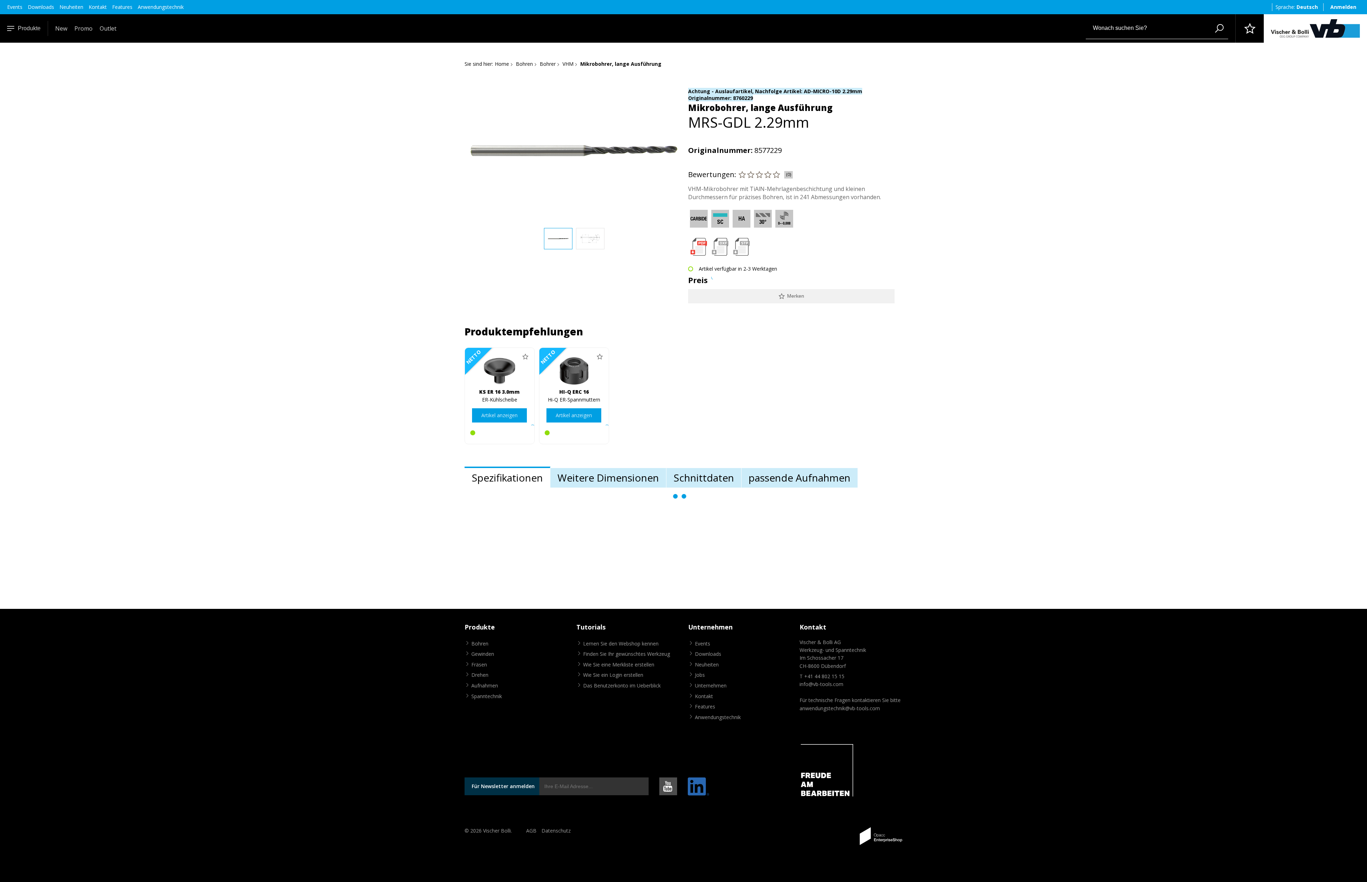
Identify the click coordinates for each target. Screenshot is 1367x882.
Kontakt (98, 7)
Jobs (700, 674)
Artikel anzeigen (499, 415)
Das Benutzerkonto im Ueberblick (622, 685)
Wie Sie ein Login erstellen (613, 674)
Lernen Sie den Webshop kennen (621, 643)
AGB (531, 830)
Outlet (108, 28)
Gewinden (482, 653)
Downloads (41, 7)
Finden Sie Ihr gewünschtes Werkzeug (626, 653)
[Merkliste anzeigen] (1249, 28)
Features (122, 7)
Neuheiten (71, 7)
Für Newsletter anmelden (503, 786)
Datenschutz (556, 830)
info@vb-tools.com (821, 684)
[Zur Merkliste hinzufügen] (525, 357)
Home (502, 63)
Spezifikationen (507, 477)
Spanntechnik (486, 696)
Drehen (479, 674)
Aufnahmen (484, 685)
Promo (83, 28)
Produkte (29, 28)
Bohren (524, 63)
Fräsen (479, 664)
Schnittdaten (704, 477)
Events (14, 7)
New (61, 28)
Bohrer (548, 63)
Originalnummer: (720, 150)
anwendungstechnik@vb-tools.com (840, 708)
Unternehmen (711, 685)
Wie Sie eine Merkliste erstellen (618, 664)
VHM (567, 63)
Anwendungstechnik (161, 7)
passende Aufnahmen (799, 477)
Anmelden (1343, 7)
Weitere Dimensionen (608, 477)
